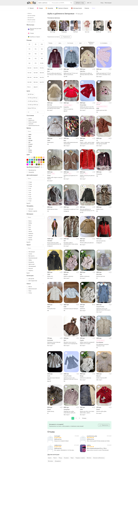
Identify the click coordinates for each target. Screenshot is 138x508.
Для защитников (77, 8)
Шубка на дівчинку (68, 276)
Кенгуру (31, 235)
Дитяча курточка (100, 276)
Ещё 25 (28, 242)
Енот (30, 227)
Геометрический (33, 258)
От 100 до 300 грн (32, 98)
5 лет (30, 188)
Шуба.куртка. (50, 142)
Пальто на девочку (68, 109)
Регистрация (108, 3)
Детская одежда (31, 15)
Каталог (32, 8)
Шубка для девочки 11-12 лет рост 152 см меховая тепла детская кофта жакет (103, 74)
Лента (93, 8)
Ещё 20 (28, 203)
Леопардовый (32, 266)
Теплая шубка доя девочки (87, 242)
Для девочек (31, 17)
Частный (31, 209)
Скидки (41, 8)
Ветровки (50, 461)
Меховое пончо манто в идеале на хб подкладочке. (70, 343)
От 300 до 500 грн (33, 101)
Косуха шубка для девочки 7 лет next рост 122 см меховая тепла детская (54, 74)
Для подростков (33, 280)
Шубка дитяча (57, 439)
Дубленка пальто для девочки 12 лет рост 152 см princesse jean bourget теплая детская (71, 378)
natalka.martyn (58, 445)
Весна (30, 286)
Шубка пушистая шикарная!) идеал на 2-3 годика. (87, 343)
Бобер (30, 223)
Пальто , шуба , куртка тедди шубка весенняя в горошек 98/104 (87, 143)
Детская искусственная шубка (53, 378)
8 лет (30, 194)
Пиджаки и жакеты (80, 458)
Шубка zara (50, 276)
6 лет (30, 190)
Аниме (30, 254)
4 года (30, 186)
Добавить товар (80, 3)
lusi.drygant (57, 436)
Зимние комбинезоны (99, 458)
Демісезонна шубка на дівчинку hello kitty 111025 (86, 74)
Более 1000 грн (32, 108)
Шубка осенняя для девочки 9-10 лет (87, 176)
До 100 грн (31, 94)
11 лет (30, 201)
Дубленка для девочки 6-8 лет (70, 176)
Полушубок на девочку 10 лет (71, 209)
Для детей (31, 278)
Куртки (49, 458)
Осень (30, 293)
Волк (30, 225)
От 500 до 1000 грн (33, 104)
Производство (32, 170)
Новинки (87, 8)
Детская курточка (100, 241)
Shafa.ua (29, 13)
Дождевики (58, 461)
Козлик (30, 237)
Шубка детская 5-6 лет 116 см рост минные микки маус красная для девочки (87, 107)
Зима (30, 291)
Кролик (30, 239)
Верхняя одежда (31, 19)
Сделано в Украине (63, 8)
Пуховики (66, 458)
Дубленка (82, 308)
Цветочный (31, 264)
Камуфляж (31, 262)
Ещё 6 (28, 273)
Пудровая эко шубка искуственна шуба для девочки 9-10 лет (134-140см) (71, 412)
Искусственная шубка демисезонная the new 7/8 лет (54, 243)
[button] (47, 25)
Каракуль (31, 233)
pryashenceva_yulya (92, 436)
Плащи (60, 458)
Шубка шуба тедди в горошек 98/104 (54, 178)
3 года (30, 184)
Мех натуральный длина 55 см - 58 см (96, 448)
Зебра (30, 260)
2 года (30, 182)
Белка (30, 221)
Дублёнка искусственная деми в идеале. (53, 343)
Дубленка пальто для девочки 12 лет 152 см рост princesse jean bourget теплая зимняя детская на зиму (103, 309)
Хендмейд (50, 8)
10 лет (30, 198)
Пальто (55, 458)
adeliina (89, 445)
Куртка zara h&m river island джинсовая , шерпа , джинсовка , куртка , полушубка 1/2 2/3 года (87, 412)
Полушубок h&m (51, 308)
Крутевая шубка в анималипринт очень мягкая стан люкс (71, 243)
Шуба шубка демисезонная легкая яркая (71, 143)
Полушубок (99, 174)
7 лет (30, 192)
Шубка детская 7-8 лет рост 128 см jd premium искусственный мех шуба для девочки (71, 74)
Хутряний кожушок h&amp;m (71, 308)
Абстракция (32, 251)
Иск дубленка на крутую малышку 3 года (102, 345)
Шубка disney (50, 411)
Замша (30, 231)
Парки (72, 458)
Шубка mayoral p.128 (101, 378)
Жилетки (89, 458)
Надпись (31, 270)
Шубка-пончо (99, 209)
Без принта (31, 256)
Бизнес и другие (33, 211)
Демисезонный (33, 288)
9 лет (30, 196)
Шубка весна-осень (52, 209)
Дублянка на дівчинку (85, 378)
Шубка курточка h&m (101, 110)
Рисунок (31, 268)
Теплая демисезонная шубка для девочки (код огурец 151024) (54, 107)
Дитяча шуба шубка (101, 411)
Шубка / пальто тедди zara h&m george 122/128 (103, 143)
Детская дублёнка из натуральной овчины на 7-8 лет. (87, 210)
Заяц (30, 229)
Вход (102, 3)
